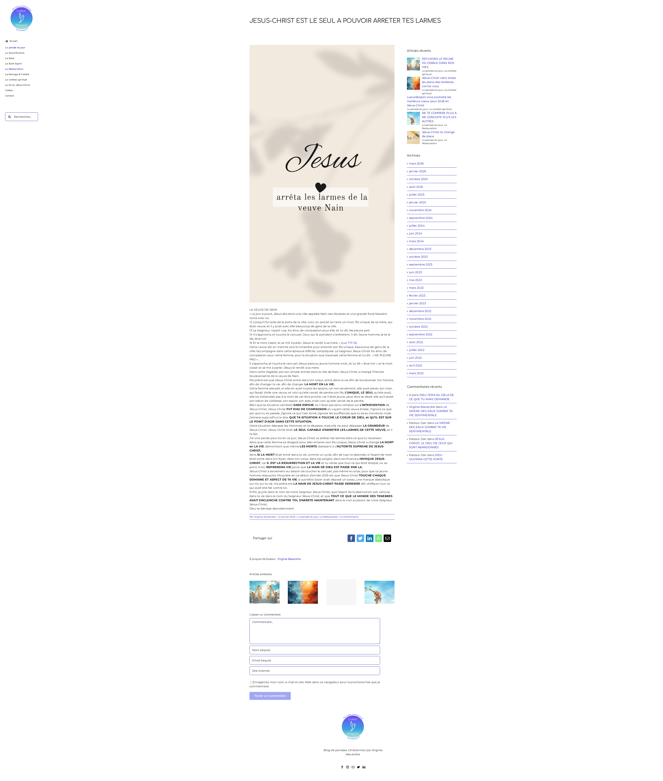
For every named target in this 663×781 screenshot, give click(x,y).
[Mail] (353, 767)
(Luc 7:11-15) (349, 343)
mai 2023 (415, 280)
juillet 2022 (416, 350)
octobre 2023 (418, 256)
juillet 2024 (417, 225)
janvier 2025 (417, 202)
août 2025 (416, 186)
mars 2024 (416, 241)
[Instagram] (347, 767)
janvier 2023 (417, 303)
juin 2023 (415, 272)
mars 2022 (416, 373)
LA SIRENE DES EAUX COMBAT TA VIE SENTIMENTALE (431, 411)
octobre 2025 (418, 179)
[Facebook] (342, 767)
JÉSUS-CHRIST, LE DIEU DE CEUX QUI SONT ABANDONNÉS (431, 443)
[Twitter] (358, 767)
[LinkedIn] (364, 767)
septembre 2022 (420, 334)
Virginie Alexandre (265, 516)
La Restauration (329, 516)
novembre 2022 (420, 319)
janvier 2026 (417, 171)
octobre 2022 (418, 326)
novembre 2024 (420, 210)
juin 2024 (415, 233)
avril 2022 (415, 365)
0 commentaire (349, 516)
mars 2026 (416, 163)
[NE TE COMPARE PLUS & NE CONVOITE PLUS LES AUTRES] (379, 592)
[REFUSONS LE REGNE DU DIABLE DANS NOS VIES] (264, 592)
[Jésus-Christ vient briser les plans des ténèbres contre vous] (303, 592)
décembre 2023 (420, 249)
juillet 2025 (416, 194)
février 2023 (417, 295)
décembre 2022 (420, 311)
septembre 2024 (421, 218)
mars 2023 (416, 287)
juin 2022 (415, 357)
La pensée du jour (308, 516)
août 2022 (416, 342)
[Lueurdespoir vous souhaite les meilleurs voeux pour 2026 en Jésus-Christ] (341, 592)
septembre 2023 (420, 264)
